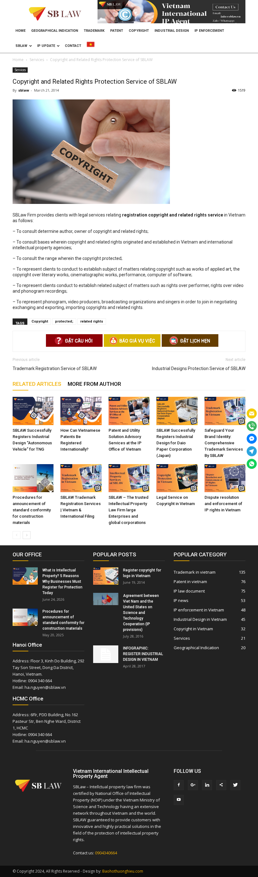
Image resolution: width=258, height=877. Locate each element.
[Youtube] (179, 800)
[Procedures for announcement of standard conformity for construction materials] (33, 478)
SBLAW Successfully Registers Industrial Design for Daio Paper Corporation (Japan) (175, 443)
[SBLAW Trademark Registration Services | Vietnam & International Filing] (80, 478)
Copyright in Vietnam (193, 629)
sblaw (23, 90)
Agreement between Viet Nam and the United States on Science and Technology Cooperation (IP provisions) (141, 612)
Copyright (139, 31)
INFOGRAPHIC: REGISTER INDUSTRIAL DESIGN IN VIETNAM (143, 654)
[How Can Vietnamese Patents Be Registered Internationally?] (80, 411)
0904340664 (106, 853)
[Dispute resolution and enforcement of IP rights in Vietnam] (225, 478)
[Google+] (193, 785)
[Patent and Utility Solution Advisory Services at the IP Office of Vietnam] (129, 411)
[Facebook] (179, 785)
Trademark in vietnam (195, 572)
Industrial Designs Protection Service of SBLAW (198, 368)
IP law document (189, 591)
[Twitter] (235, 785)
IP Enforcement (209, 31)
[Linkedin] (207, 785)
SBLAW (21, 46)
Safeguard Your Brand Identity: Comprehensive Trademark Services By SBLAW (224, 443)
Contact (73, 46)
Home (20, 31)
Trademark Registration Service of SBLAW (55, 368)
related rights (91, 321)
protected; (64, 321)
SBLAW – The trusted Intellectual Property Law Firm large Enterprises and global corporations (129, 510)
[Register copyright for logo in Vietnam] (105, 576)
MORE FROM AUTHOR (94, 384)
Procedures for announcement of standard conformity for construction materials (32, 510)
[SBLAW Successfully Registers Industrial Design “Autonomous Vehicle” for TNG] (33, 411)
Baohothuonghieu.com (122, 871)
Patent (116, 31)
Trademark (94, 31)
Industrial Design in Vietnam (200, 619)
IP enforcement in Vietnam (199, 610)
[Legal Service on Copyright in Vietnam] (176, 478)
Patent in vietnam (190, 581)
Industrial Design (171, 31)
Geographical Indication (54, 31)
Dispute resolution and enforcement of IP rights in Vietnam (223, 503)
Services (20, 70)
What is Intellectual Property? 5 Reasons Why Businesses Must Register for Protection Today (62, 581)
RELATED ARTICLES (37, 384)
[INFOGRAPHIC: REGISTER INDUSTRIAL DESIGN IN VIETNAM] (105, 654)
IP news (181, 600)
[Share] (221, 785)
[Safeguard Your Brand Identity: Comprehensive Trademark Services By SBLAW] (225, 411)
